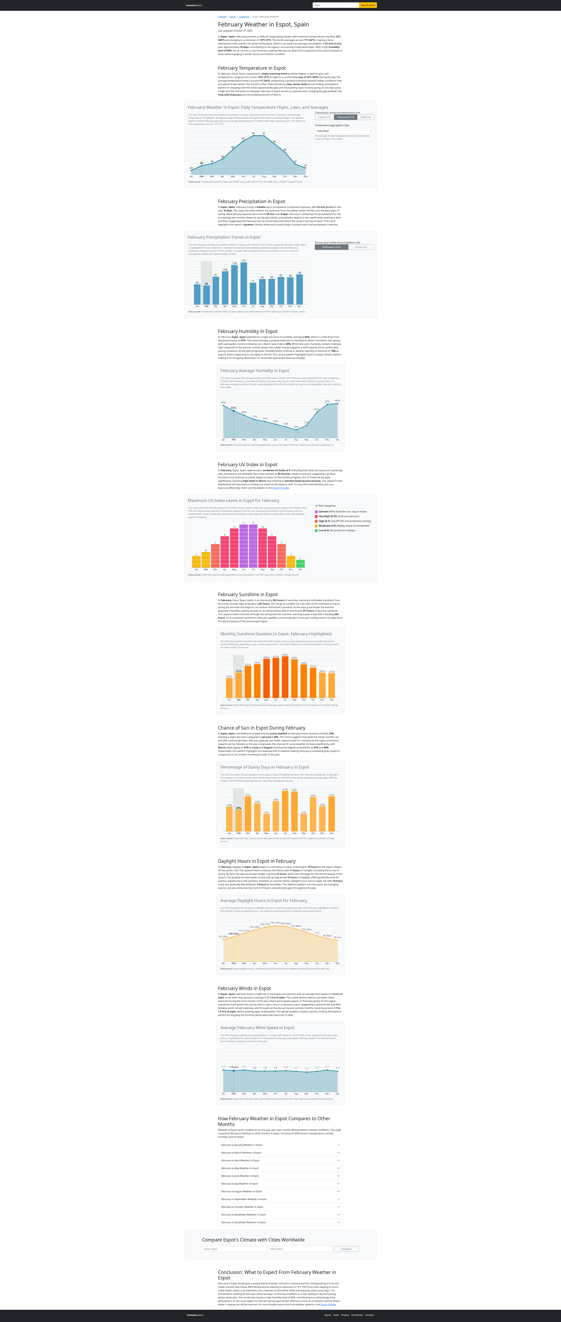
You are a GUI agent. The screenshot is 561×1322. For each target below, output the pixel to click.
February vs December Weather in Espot (243, 1222)
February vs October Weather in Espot (242, 1206)
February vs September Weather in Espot (243, 1199)
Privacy (345, 1315)
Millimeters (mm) (331, 247)
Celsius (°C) (324, 117)
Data (336, 1315)
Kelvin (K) (366, 117)
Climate (222, 16)
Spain (233, 16)
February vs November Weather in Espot (243, 1214)
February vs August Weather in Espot (241, 1191)
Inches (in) (361, 247)
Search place (368, 5)
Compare (346, 1249)
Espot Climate (328, 1304)
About (327, 1315)
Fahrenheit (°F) (346, 117)
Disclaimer (357, 1315)
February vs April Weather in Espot (240, 1160)
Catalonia (244, 16)
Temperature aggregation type (332, 125)
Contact (369, 1315)
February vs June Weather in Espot (240, 1175)
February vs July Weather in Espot (239, 1183)
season (194, 5)
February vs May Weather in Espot (240, 1168)
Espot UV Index (280, 487)
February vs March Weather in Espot (241, 1152)
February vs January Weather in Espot (241, 1145)
